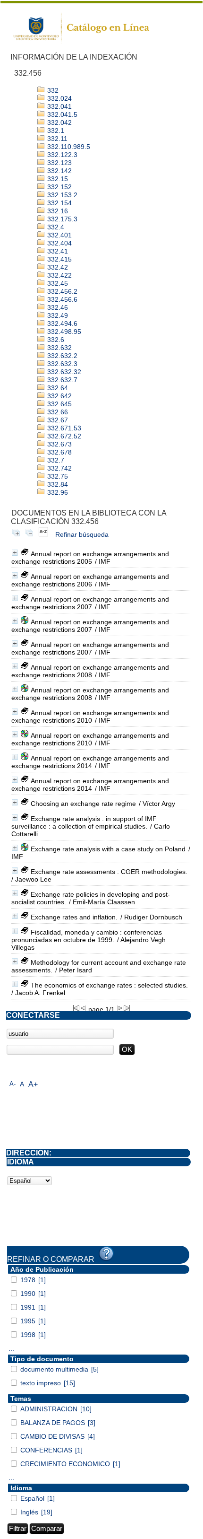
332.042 (58, 122)
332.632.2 (61, 355)
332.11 (56, 138)
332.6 (54, 339)
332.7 (54, 460)
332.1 (54, 130)
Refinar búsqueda (82, 534)
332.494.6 (61, 323)
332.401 (58, 235)
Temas (20, 1398)
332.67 (56, 420)
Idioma (21, 1488)
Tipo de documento (42, 1359)
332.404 (58, 243)
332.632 (58, 347)
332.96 (56, 492)
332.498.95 (63, 331)
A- (12, 1083)
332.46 (56, 307)
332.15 (56, 179)
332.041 (58, 106)
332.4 (54, 227)
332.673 (58, 444)
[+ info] (15, 553)
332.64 (56, 388)
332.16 (56, 211)
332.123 (58, 162)
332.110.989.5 (67, 146)
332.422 (58, 275)
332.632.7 (61, 380)
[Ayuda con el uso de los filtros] (106, 1253)
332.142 (58, 171)
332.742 (58, 468)
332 (52, 90)
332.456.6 (61, 299)
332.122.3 (61, 154)
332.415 (58, 259)
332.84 (56, 484)
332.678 (58, 452)
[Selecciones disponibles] (43, 534)
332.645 (58, 404)
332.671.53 (63, 428)
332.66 (56, 412)
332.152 (58, 187)
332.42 (56, 267)
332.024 (58, 98)
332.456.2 (61, 291)
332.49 (56, 315)
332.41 (56, 251)
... (11, 1348)
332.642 (58, 396)
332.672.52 (63, 436)
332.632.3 (61, 363)
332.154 (58, 203)
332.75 (56, 476)
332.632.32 (63, 372)
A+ (33, 1084)
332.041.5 (61, 114)
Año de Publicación (42, 1269)
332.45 (56, 283)
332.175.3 (61, 219)
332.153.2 (61, 195)
